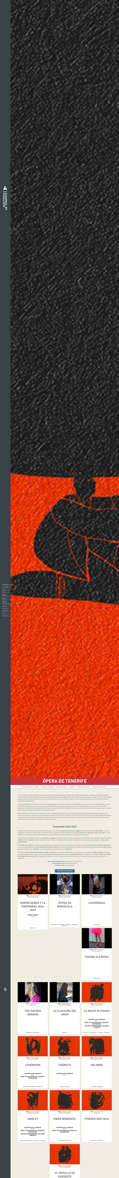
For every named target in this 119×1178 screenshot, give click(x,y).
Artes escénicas (4, 595)
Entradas (39, 888)
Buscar (4, 613)
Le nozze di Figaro (97, 1010)
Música (3, 589)
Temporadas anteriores (83, 787)
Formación (4, 605)
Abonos (37, 787)
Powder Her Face (97, 1118)
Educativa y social (4, 598)
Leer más (26, 888)
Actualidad (4, 608)
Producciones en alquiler (99, 787)
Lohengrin (32, 1064)
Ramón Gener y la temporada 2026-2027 (32, 906)
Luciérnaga (96, 902)
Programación (5, 584)
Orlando (97, 1064)
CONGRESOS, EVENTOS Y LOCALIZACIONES (5, 602)
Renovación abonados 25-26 (56, 861)
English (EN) (5, 615)
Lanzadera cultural (61, 787)
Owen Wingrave (65, 1118)
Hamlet (32, 1118)
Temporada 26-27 (28, 787)
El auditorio (5, 586)
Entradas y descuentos (47, 787)
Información (5, 610)
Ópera (3, 591)
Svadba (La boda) (97, 956)
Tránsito (64, 1064)
